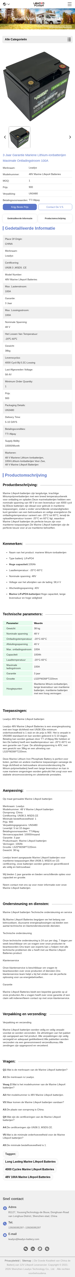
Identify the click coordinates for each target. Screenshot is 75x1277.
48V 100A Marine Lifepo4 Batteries (27, 1177)
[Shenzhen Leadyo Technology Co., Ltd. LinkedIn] (32, 1249)
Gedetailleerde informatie (19, 218)
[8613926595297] (40, 1249)
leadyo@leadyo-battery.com (23, 1239)
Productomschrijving (55, 218)
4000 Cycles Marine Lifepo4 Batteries (29, 1169)
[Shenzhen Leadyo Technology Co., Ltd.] (39, 4)
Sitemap (26, 1260)
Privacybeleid (12, 1260)
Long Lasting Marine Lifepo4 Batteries (30, 1161)
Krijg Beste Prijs (19, 207)
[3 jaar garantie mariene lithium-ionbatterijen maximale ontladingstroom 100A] (36, 88)
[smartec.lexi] (47, 1249)
